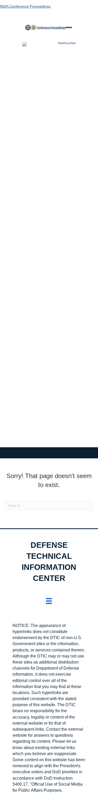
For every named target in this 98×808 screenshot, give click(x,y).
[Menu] (48, 601)
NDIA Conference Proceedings (25, 6)
